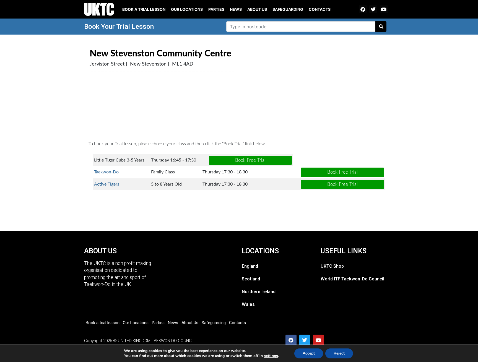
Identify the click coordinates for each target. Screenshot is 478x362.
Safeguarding (287, 9)
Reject (339, 353)
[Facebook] (363, 9)
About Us (257, 9)
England (250, 266)
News (236, 9)
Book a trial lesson (143, 9)
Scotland (251, 279)
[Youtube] (384, 9)
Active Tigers (106, 184)
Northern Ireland (259, 291)
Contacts (320, 9)
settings (271, 355)
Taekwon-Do (106, 172)
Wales (248, 304)
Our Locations (187, 9)
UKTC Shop (332, 266)
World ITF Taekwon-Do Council (352, 279)
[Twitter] (373, 9)
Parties (216, 9)
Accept (309, 353)
